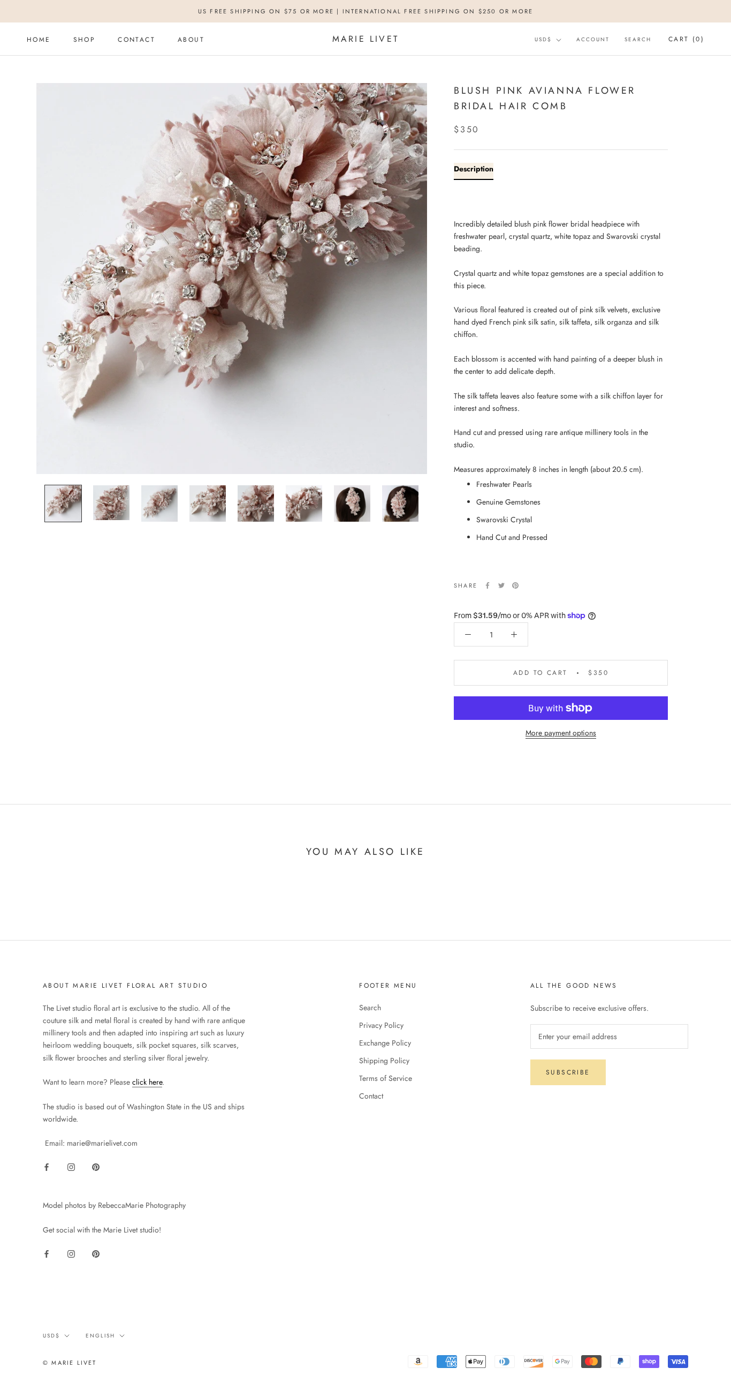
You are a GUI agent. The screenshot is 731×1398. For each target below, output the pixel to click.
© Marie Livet (70, 1362)
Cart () (686, 39)
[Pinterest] (515, 585)
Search (638, 40)
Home (39, 39)
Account (593, 40)
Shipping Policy (384, 1060)
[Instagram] (71, 1166)
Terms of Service (385, 1078)
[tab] (473, 171)
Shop (84, 39)
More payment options (561, 732)
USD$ (543, 40)
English (100, 1336)
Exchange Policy (385, 1043)
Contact (136, 39)
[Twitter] (501, 585)
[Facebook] (487, 585)
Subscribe (568, 1072)
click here (147, 1082)
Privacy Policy (381, 1025)
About (191, 39)
